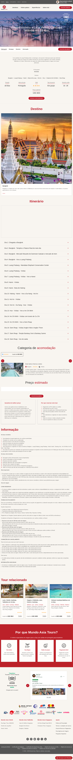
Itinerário (18, 49)
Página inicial (4, 45)
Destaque (11, 49)
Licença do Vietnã (5, 746)
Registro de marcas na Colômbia (47, 748)
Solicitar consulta (65, 7)
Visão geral (4, 49)
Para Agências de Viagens (62, 731)
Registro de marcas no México (29, 748)
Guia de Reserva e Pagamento (63, 728)
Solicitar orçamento (65, 49)
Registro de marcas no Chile (51, 746)
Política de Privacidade (61, 723)
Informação (25, 49)
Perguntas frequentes (61, 733)
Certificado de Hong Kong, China (34, 746)
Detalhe (20, 616)
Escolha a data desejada (36, 98)
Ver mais (49, 697)
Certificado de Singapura (18, 746)
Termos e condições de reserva (63, 725)
